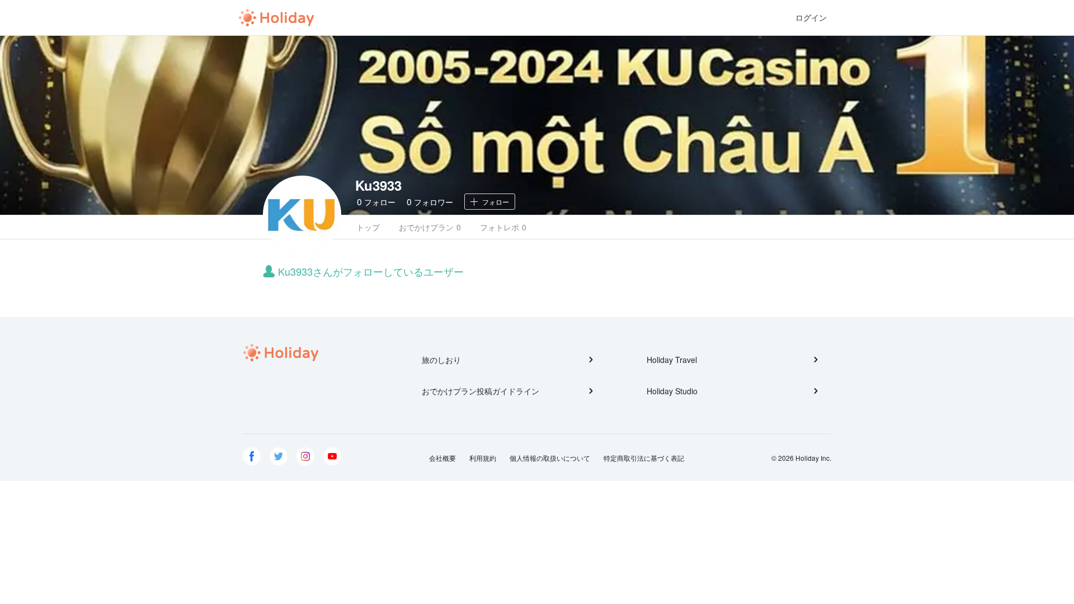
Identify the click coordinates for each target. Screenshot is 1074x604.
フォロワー (430, 201)
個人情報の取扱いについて (550, 458)
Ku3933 (378, 185)
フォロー (376, 201)
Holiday (276, 18)
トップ (368, 227)
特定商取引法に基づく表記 (644, 458)
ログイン (811, 17)
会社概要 (442, 458)
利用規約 (482, 458)
